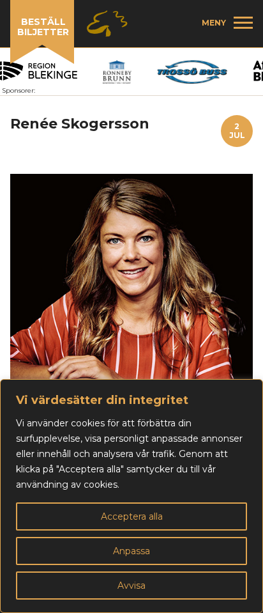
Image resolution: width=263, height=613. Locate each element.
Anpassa (131, 551)
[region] (131, 496)
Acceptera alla (132, 516)
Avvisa (131, 585)
